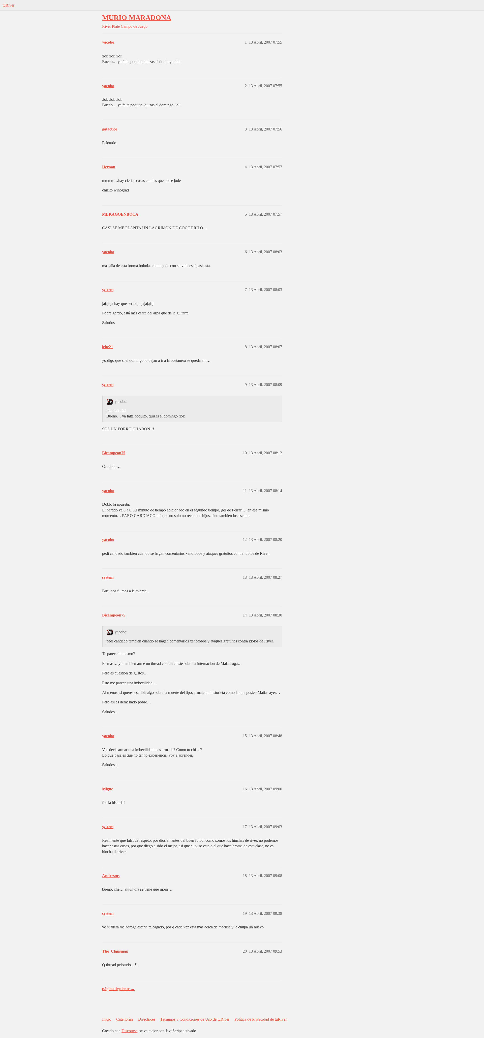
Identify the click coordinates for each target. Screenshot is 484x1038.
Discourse (129, 1031)
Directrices (146, 1019)
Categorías (124, 1019)
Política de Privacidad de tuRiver (260, 1019)
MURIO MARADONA (136, 17)
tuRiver (8, 5)
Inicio (106, 1019)
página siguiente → (118, 989)
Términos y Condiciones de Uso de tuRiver (194, 1019)
